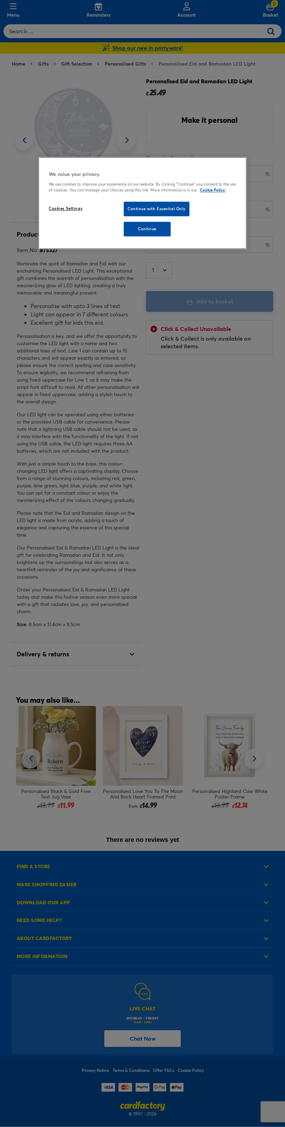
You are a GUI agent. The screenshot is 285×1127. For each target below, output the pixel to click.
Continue (147, 228)
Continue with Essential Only (157, 209)
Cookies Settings (65, 208)
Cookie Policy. (213, 190)
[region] (142, 203)
